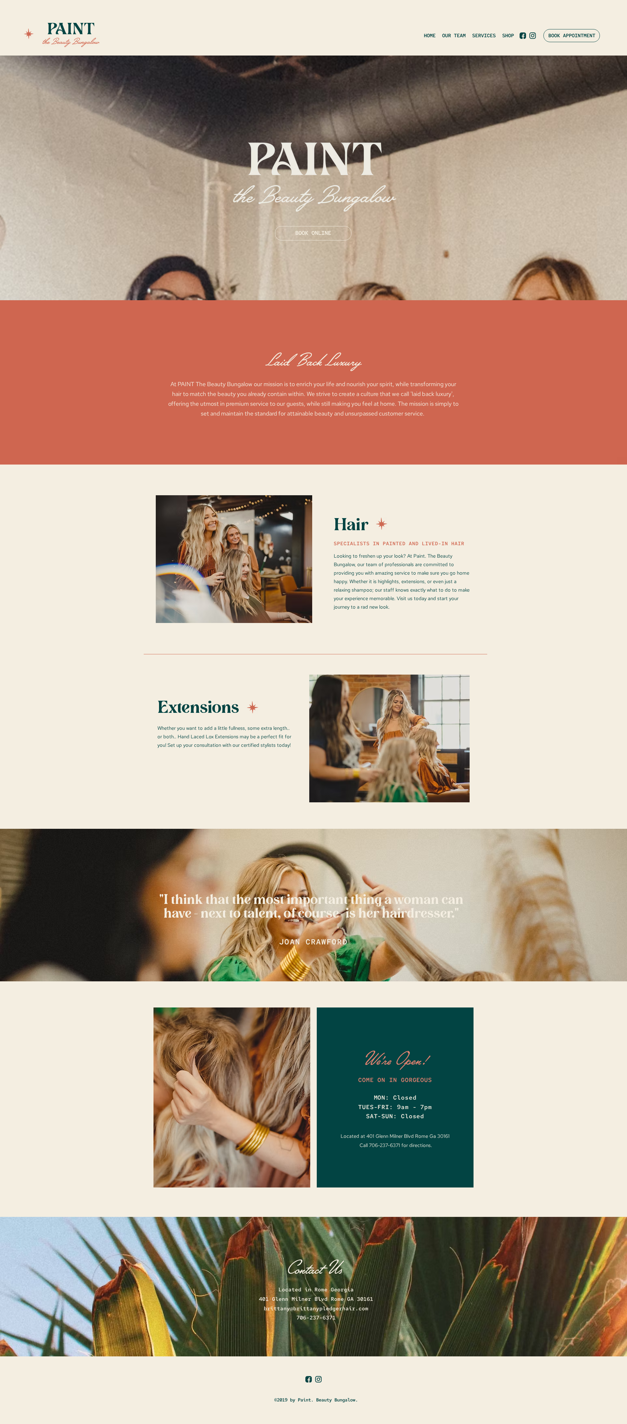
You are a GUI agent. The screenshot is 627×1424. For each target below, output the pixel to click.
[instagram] (532, 35)
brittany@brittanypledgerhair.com (316, 1308)
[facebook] (523, 35)
